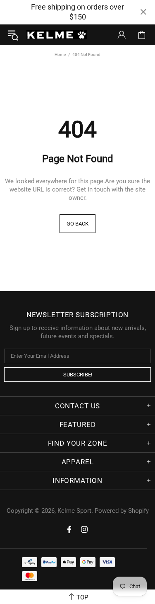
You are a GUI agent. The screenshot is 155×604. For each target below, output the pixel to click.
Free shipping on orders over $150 (77, 11)
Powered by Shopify (122, 510)
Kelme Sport (56, 34)
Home (60, 54)
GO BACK (77, 224)
